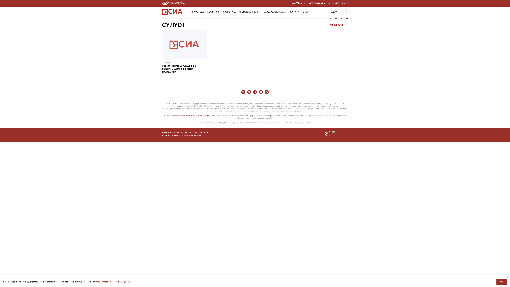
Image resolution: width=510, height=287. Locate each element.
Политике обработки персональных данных (111, 282)
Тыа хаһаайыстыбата (274, 12)
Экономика (229, 12)
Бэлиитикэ (213, 12)
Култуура (294, 12)
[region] (255, 281)
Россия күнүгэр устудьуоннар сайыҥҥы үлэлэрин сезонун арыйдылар (179, 68)
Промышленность (249, 12)
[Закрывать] (507, 277)
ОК (501, 282)
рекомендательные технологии (196, 116)
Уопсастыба (197, 12)
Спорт (306, 12)
